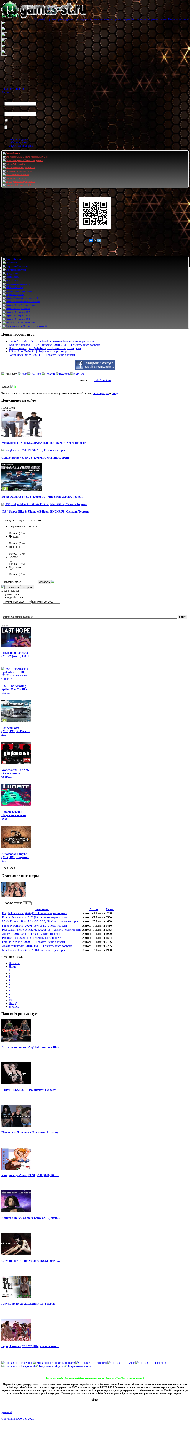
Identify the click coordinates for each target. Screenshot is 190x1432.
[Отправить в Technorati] (91, 1362)
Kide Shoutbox (102, 380)
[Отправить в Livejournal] (18, 1366)
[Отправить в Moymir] (49, 1366)
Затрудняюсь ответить (23, 526)
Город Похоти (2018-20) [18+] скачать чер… (30, 1346)
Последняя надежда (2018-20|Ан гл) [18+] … (15, 656)
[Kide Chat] (77, 373)
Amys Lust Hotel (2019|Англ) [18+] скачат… (29, 1303)
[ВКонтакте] (4, 72)
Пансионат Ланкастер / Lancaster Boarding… (31, 1132)
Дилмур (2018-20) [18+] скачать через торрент (31, 933)
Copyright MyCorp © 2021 (17, 1418)
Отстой (13, 556)
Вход (115, 393)
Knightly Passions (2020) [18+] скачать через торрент (34, 925)
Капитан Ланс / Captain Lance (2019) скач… (30, 1218)
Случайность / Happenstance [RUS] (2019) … (30, 1260)
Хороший (15, 567)
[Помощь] (63, 373)
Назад (12, 966)
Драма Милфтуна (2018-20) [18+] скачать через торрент (37, 945)
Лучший (14, 536)
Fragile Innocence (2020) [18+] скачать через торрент (34, 913)
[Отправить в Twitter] (121, 1362)
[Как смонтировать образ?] (1, 1372)
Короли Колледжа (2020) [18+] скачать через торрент (35, 917)
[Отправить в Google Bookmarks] (54, 1362)
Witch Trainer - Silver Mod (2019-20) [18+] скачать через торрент (41, 921)
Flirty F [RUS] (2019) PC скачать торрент (28, 1089)
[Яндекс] (6, 72)
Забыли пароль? (19, 139)
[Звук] (22, 373)
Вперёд (13, 1003)
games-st (6, 1412)
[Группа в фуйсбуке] (95, 369)
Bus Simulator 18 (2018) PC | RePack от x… (15, 731)
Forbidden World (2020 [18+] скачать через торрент (33, 941)
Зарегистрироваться (21, 145)
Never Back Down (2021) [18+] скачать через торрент (42, 354)
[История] (48, 373)
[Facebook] (1, 72)
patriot (5, 386)
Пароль (9, 110)
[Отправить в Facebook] (17, 1362)
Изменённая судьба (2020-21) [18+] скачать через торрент (45, 348)
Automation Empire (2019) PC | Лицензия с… (15, 857)
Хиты (110, 909)
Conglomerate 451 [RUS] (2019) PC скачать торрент (35, 457)
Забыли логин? (18, 142)
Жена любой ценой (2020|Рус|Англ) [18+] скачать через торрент (43, 442)
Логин (8, 99)
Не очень (14, 546)
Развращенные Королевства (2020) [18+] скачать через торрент (41, 929)
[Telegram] (99, 240)
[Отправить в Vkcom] (78, 1366)
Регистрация (101, 393)
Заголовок (42, 909)
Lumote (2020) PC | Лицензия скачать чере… (13, 815)
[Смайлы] (34, 373)
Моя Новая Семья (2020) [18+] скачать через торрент (35, 950)
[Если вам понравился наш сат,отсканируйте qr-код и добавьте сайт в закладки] (95, 213)
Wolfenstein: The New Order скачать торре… (15, 773)
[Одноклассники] (3, 72)
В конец (14, 1006)
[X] (95, 240)
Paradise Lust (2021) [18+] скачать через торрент (32, 937)
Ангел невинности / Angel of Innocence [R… (30, 1047)
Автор (93, 909)
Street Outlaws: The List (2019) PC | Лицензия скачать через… (42, 496)
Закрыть (6, 92)
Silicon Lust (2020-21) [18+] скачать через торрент (40, 351)
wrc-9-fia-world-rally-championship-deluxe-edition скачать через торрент (53, 341)
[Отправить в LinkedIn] (150, 1362)
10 (10, 999)
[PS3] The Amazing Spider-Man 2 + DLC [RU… (14, 689)
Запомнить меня (19, 120)
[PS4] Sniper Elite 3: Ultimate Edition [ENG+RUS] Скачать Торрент (45, 511)
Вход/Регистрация (12, 88)
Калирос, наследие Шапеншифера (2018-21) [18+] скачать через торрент (54, 344)
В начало (14, 963)
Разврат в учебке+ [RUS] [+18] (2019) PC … (30, 1175)
